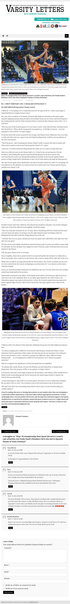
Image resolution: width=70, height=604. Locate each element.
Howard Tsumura (18, 100)
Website (7, 578)
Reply (10, 462)
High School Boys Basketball (18, 93)
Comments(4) (29, 100)
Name (6, 565)
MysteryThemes (34, 602)
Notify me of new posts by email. (17, 588)
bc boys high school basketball (15, 411)
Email (6, 572)
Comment (8, 548)
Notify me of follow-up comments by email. (21, 585)
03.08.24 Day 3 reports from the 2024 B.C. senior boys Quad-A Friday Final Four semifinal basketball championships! (11, 432)
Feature (4, 93)
